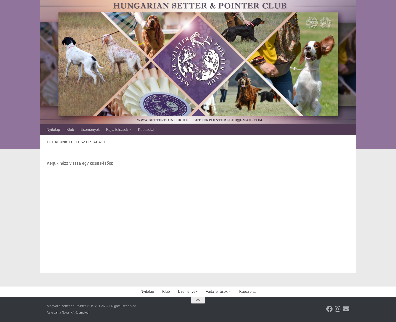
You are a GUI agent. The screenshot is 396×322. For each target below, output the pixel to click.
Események (90, 129)
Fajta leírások (117, 129)
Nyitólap (53, 129)
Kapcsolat (146, 129)
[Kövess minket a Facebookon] (329, 309)
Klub (70, 129)
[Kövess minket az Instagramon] (338, 309)
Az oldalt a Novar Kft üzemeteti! (68, 312)
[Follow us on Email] (346, 309)
